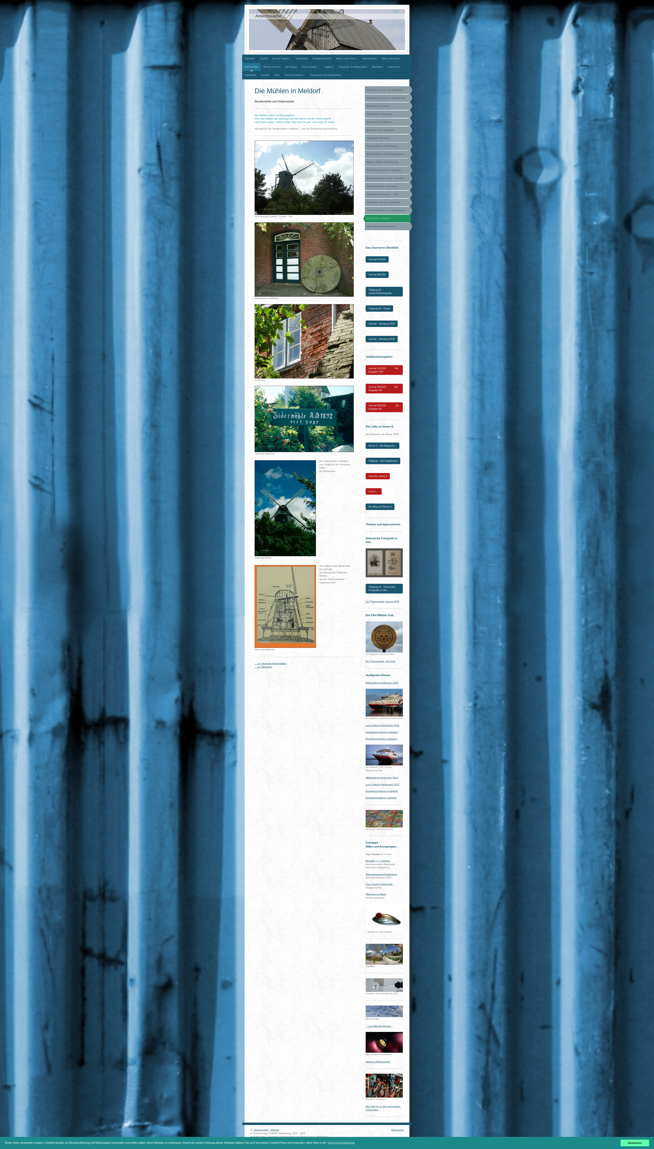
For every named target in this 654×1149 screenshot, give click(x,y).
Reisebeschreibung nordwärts (382, 732)
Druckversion (261, 1130)
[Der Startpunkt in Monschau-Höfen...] (384, 636)
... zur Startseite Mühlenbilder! (271, 663)
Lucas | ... (373, 491)
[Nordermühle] (304, 341)
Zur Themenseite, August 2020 (382, 601)
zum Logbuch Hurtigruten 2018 (382, 725)
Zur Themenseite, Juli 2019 (380, 661)
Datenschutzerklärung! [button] (341, 1142)
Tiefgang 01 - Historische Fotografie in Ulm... (381, 588)
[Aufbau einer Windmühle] (285, 606)
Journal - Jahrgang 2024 (381, 323)
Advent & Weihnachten (378, 1061)
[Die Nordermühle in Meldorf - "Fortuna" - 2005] (304, 178)
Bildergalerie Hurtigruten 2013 (382, 777)
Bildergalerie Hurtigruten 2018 (382, 682)
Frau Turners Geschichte (379, 884)
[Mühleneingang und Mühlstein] (304, 259)
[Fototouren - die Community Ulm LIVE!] (384, 985)
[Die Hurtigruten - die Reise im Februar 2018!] (384, 703)
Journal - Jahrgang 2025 (381, 339)
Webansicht (397, 1130)
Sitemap (274, 1130)
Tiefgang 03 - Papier (379, 308)
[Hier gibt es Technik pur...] (384, 1085)
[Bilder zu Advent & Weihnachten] (384, 1042)
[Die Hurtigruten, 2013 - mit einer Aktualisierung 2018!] (384, 755)
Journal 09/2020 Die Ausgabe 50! (383, 407)
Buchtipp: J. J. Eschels (378, 860)
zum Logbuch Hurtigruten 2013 (382, 784)
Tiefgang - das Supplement (383, 460)
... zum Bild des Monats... (379, 1026)
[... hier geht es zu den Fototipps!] (383, 916)
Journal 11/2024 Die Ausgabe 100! (383, 370)
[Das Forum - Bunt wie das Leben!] (384, 818)
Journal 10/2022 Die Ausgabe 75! (383, 388)
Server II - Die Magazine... (382, 445)
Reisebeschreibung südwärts (381, 738)
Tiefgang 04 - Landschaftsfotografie (380, 291)
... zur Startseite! (263, 667)
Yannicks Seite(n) (377, 476)
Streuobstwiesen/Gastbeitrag (381, 874)
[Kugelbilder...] (384, 954)
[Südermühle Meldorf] (285, 508)
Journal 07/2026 (377, 259)
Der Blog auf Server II (380, 506)
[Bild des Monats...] (384, 1011)
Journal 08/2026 (377, 274)
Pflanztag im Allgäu (376, 894)
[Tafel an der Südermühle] (304, 419)
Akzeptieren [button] (635, 1143)
